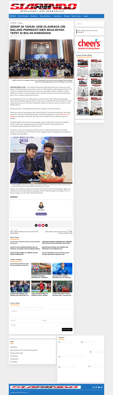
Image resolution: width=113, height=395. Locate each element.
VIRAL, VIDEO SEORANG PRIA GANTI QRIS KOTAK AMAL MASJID (24, 231)
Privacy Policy (14, 356)
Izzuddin (41, 210)
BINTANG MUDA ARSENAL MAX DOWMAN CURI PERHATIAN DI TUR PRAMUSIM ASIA (55, 248)
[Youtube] (42, 225)
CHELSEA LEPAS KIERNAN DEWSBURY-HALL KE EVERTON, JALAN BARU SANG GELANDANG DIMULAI (25, 248)
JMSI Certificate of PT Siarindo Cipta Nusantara (87, 31)
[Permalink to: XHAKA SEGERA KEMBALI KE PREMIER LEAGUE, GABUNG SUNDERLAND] (41, 286)
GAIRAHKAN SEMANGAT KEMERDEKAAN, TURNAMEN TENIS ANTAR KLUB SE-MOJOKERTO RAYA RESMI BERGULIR (57, 242)
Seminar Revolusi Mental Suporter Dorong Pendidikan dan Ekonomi (25, 242)
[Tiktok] (46, 225)
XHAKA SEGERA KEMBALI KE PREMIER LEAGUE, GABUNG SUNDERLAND (24, 253)
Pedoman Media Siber (16, 353)
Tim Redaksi (13, 362)
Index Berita (13, 347)
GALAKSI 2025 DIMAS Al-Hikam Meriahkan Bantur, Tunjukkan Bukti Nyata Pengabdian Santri (55, 253)
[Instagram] (39, 225)
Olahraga (12, 37)
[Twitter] (36, 225)
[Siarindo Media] (44, 7)
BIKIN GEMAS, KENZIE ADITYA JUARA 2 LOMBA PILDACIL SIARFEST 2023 (58, 231)
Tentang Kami (14, 359)
